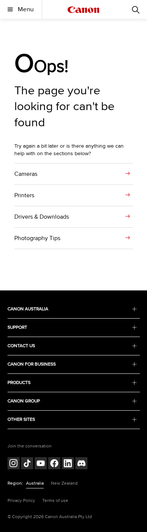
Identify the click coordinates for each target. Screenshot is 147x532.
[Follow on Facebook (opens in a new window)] (54, 464)
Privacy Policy (21, 500)
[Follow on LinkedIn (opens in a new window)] (68, 464)
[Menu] (135, 9)
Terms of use (55, 500)
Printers (24, 195)
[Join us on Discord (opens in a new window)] (81, 464)
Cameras (25, 174)
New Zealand (64, 483)
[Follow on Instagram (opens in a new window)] (14, 464)
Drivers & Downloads (41, 217)
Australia (35, 483)
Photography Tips (37, 238)
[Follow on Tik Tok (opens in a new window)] (27, 464)
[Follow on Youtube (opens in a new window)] (41, 464)
